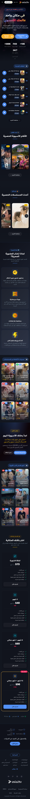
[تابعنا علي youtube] (8, 776)
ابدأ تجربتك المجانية (20, 453)
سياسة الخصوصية (22, 789)
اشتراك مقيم (24, 762)
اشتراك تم (15, 762)
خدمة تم (15, 765)
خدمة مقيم (5, 765)
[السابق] (26, 157)
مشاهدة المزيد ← (15, 175)
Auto (10, 793)
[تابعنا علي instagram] (17, 776)
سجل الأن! (15, 743)
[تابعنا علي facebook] (21, 776)
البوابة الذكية (15, 760)
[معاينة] (4, 73)
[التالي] (3, 157)
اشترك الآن (7, 2)
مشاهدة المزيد (14, 120)
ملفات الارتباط (17, 793)
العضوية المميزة (6, 36)
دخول (15, 2)
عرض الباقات (8, 453)
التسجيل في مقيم (6, 762)
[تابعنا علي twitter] (12, 776)
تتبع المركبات (24, 760)
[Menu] (2, 2)
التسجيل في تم (24, 765)
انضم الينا (15, 755)
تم (5, 760)
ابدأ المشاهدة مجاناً (20, 36)
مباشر (14, 769)
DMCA (4, 789)
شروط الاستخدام (12, 789)
